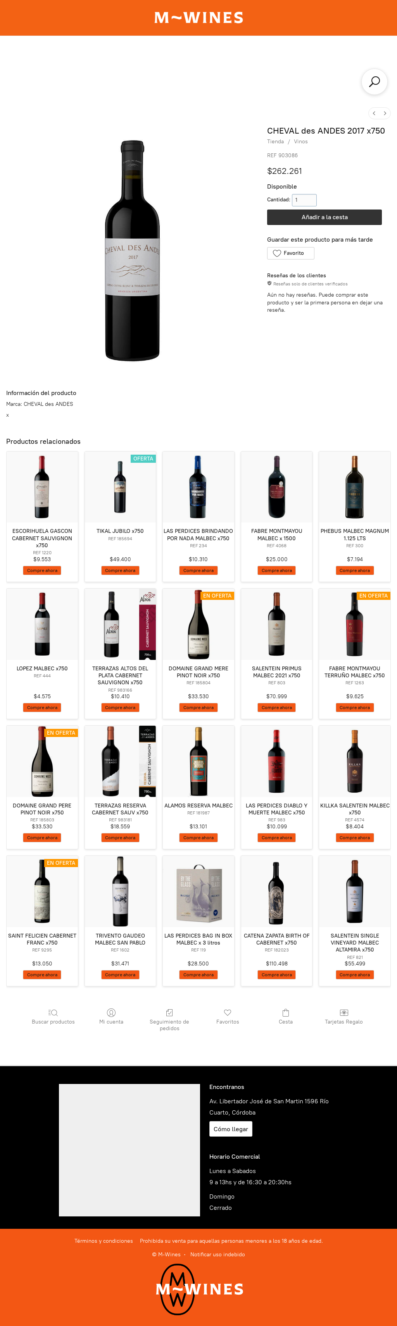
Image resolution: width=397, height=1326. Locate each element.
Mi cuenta (111, 1022)
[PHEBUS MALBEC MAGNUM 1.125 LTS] (354, 487)
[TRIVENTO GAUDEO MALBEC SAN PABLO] (120, 891)
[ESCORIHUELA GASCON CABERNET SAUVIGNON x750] (42, 487)
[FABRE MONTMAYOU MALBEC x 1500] (276, 487)
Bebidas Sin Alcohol (306, 70)
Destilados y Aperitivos (328, 54)
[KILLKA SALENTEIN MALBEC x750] (354, 761)
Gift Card (47, 54)
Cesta (286, 1022)
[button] (290, 253)
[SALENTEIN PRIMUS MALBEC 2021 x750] (276, 624)
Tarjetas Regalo (344, 1022)
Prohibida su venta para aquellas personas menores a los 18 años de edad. (231, 1241)
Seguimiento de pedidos (169, 1025)
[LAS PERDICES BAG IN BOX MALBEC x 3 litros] (198, 891)
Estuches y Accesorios (142, 70)
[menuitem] (374, 113)
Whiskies (74, 70)
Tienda (275, 141)
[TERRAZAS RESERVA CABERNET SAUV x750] (120, 761)
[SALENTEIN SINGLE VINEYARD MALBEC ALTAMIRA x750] (354, 891)
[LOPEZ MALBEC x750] (42, 624)
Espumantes (253, 54)
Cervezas (241, 70)
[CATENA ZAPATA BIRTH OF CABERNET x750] (276, 891)
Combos (166, 54)
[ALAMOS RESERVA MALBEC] (198, 761)
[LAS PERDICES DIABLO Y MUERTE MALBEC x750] (276, 761)
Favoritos (227, 1022)
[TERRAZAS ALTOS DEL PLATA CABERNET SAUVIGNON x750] (120, 624)
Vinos (207, 54)
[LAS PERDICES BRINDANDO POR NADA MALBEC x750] (198, 487)
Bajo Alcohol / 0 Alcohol (199, 85)
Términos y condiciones (103, 1241)
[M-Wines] (198, 17)
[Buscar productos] (374, 82)
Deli (202, 70)
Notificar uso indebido (217, 1254)
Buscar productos (53, 1022)
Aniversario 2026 (107, 54)
